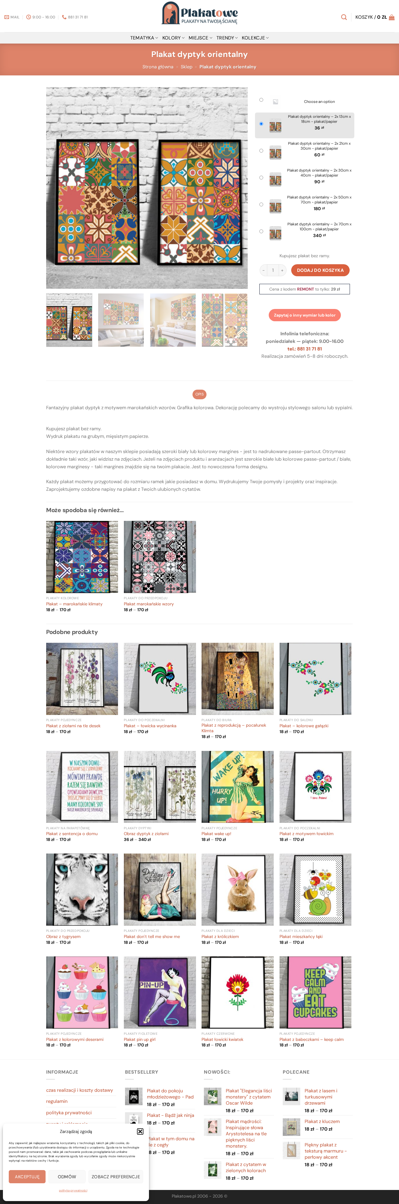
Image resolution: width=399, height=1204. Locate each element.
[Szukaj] (344, 17)
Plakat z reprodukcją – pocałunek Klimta (234, 728)
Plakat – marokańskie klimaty (74, 604)
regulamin (56, 1101)
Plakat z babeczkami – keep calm (312, 1039)
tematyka (142, 38)
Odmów (67, 1177)
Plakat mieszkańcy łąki (301, 936)
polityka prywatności (73, 1190)
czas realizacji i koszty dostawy (79, 1090)
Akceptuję (27, 1177)
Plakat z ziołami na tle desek (73, 726)
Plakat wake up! (216, 834)
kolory (171, 38)
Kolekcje (253, 38)
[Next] (236, 188)
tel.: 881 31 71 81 (304, 349)
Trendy (225, 38)
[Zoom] (54, 281)
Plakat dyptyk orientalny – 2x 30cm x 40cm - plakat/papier (319, 173)
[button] (140, 1131)
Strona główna (158, 67)
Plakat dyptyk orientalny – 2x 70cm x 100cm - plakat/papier (319, 227)
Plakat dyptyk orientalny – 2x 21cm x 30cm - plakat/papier (319, 146)
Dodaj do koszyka (320, 270)
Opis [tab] (199, 394)
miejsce (198, 38)
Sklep (186, 67)
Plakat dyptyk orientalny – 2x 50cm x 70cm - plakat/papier (319, 200)
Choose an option (319, 101)
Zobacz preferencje (116, 1177)
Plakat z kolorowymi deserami (74, 1039)
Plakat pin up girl (139, 1039)
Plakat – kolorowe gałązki (304, 726)
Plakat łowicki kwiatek (222, 1039)
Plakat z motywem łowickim (307, 834)
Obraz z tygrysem (63, 936)
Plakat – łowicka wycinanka (150, 726)
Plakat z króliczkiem (220, 936)
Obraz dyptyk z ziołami (146, 834)
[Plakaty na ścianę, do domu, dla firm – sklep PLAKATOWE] (199, 16)
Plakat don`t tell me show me (152, 936)
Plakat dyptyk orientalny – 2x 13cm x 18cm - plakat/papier (319, 119)
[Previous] (57, 188)
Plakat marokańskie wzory (149, 604)
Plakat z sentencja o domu (72, 834)
